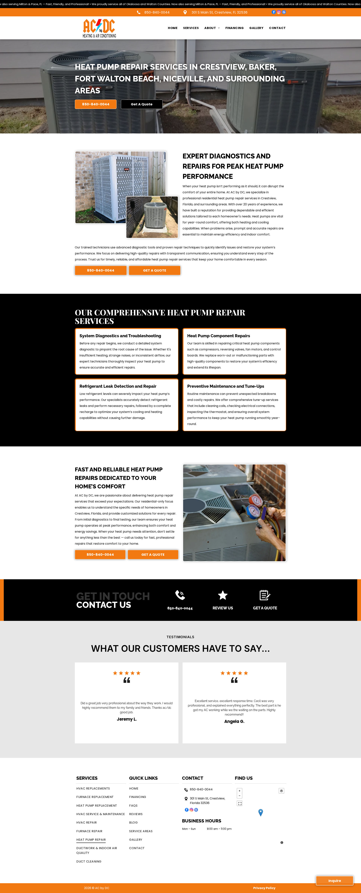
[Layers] (281, 790)
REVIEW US (223, 608)
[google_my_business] (284, 12)
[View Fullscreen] (239, 803)
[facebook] (274, 12)
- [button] (239, 795)
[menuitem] (169, 28)
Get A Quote (265, 608)
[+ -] (260, 816)
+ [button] (239, 790)
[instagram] (279, 12)
